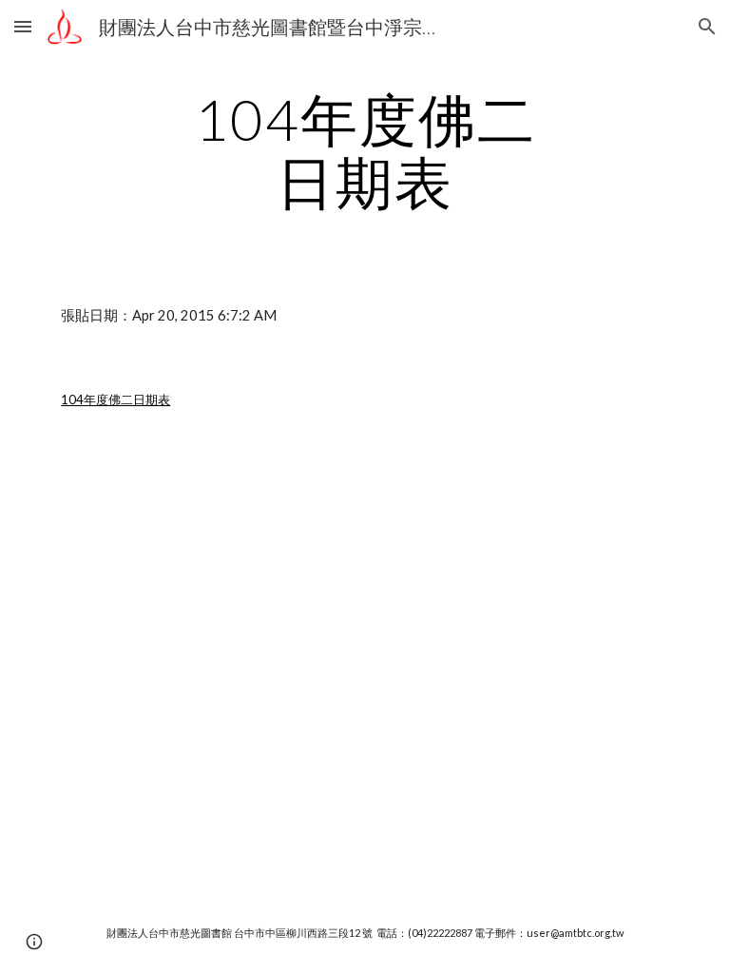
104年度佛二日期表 (115, 399)
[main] (364, 150)
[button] (23, 26)
